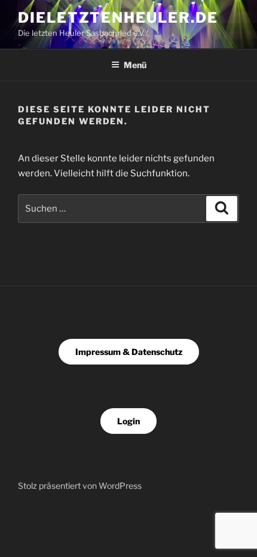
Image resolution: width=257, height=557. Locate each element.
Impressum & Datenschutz (128, 352)
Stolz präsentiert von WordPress (80, 486)
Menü (135, 65)
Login (128, 421)
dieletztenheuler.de (118, 17)
